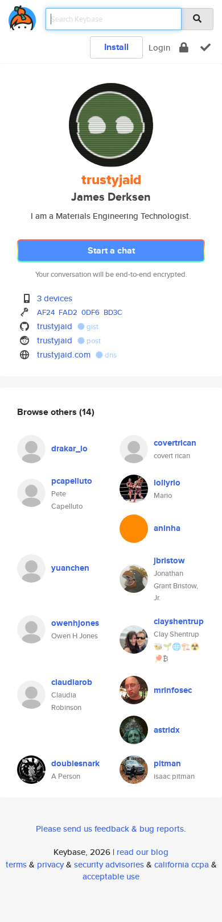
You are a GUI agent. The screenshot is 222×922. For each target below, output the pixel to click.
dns (110, 355)
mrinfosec (173, 690)
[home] (22, 15)
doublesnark (75, 763)
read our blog (142, 852)
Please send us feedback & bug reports (110, 828)
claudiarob (71, 682)
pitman (167, 763)
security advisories (109, 864)
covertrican (175, 443)
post (93, 340)
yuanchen (70, 568)
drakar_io (69, 448)
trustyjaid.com (64, 354)
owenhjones (75, 623)
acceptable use (111, 876)
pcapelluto (71, 481)
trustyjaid (54, 326)
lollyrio (167, 482)
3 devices (54, 298)
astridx (167, 730)
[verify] (205, 47)
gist (91, 326)
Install (116, 46)
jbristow (169, 560)
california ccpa (181, 864)
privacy (50, 864)
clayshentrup (179, 621)
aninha (167, 528)
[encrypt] (183, 47)
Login (159, 47)
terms (16, 864)
